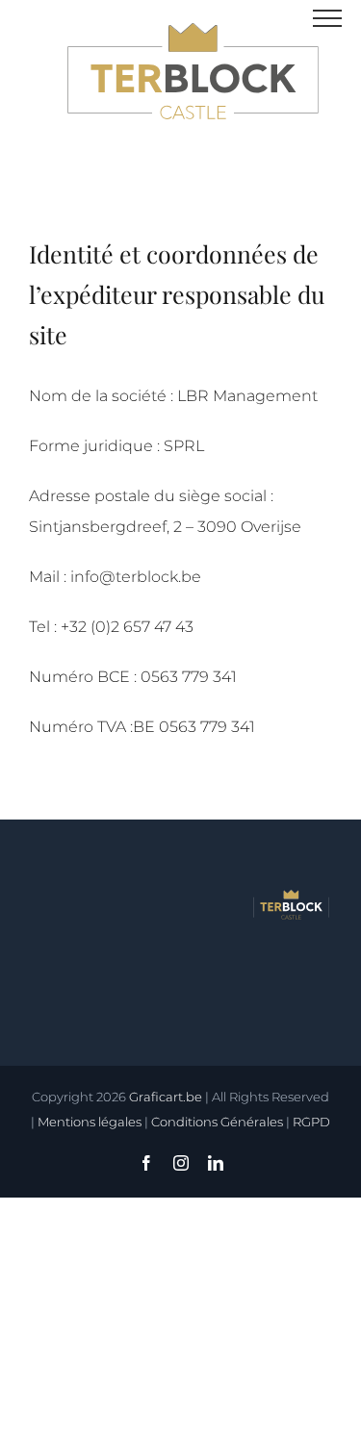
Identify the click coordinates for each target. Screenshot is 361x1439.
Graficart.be (165, 1096)
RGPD (311, 1121)
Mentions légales (90, 1121)
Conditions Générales (217, 1121)
